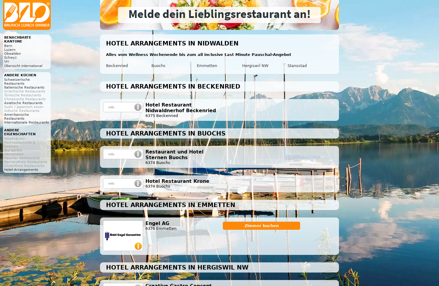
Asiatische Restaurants (23, 103)
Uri (6, 61)
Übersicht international (23, 66)
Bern (8, 46)
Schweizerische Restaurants (17, 82)
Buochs (158, 65)
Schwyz (10, 58)
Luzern (10, 50)
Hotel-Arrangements (21, 170)
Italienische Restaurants (24, 87)
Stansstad (297, 65)
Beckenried (117, 65)
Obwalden (12, 54)
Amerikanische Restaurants (16, 117)
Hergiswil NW (255, 65)
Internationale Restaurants (26, 122)
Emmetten (207, 65)
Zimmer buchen (262, 225)
